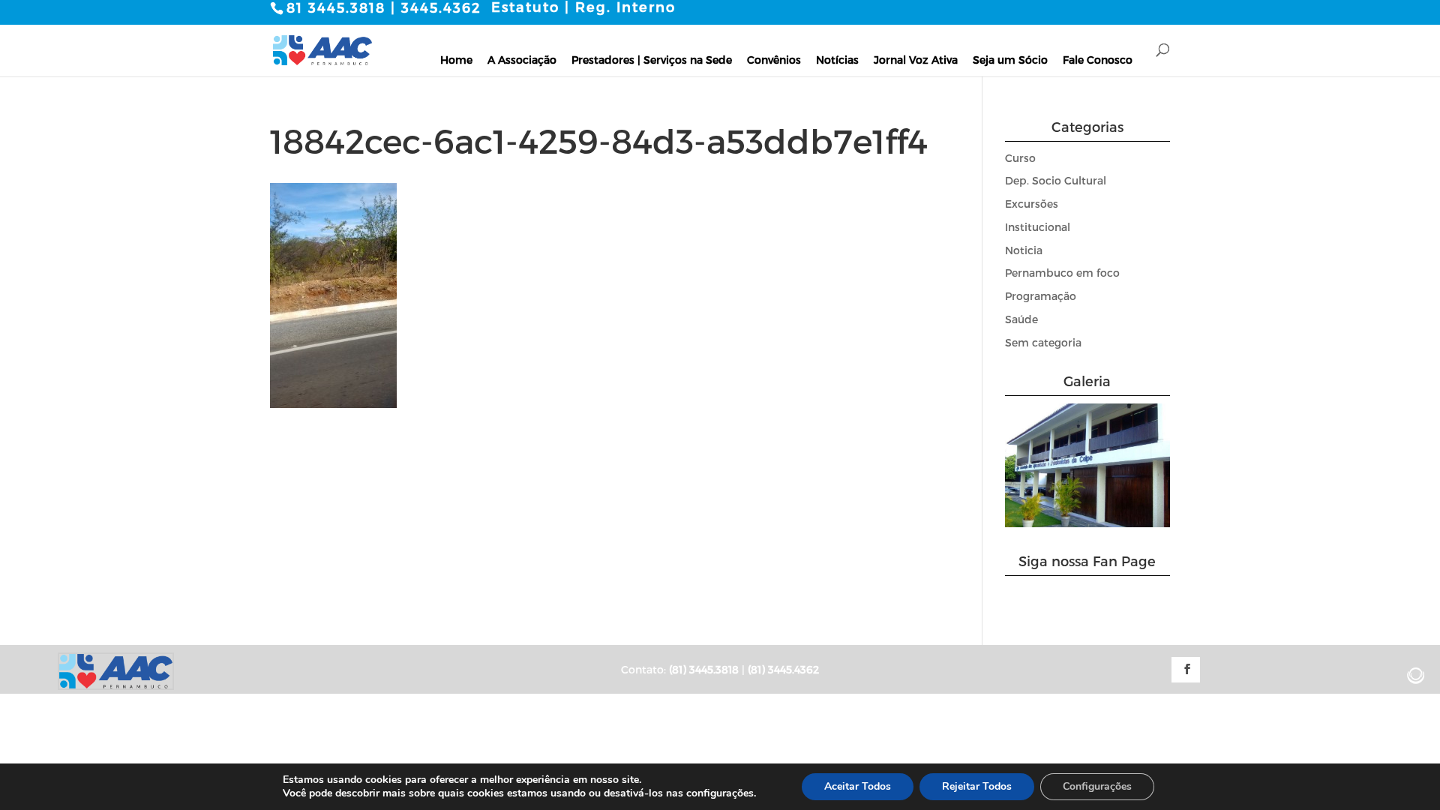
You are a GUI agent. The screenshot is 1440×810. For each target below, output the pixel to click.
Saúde (1021, 319)
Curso (1020, 158)
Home (456, 59)
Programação (1040, 296)
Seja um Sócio (1010, 59)
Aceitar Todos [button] (857, 786)
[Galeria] (1088, 523)
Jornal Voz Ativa (916, 59)
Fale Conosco (1097, 59)
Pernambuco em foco (1062, 272)
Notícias (837, 59)
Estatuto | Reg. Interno (583, 7)
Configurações (1097, 786)
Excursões (1031, 203)
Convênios (774, 59)
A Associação (522, 59)
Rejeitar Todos (977, 786)
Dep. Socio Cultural (1055, 180)
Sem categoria (1043, 342)
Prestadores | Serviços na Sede (652, 59)
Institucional (1037, 226)
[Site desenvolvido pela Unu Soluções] (1416, 676)
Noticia (1023, 250)
